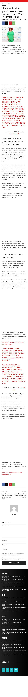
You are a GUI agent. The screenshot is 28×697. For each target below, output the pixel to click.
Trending (8, 3)
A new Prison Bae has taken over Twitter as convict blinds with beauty (7, 496)
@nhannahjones (16, 116)
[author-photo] (14, 512)
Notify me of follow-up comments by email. (13, 558)
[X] (6, 23)
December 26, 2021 (14, 134)
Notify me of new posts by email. (11, 559)
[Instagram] (7, 670)
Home (3, 3)
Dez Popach (5, 19)
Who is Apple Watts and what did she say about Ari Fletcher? (20, 495)
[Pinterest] (10, 23)
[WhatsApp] (13, 23)
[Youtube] (16, 670)
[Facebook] (3, 23)
